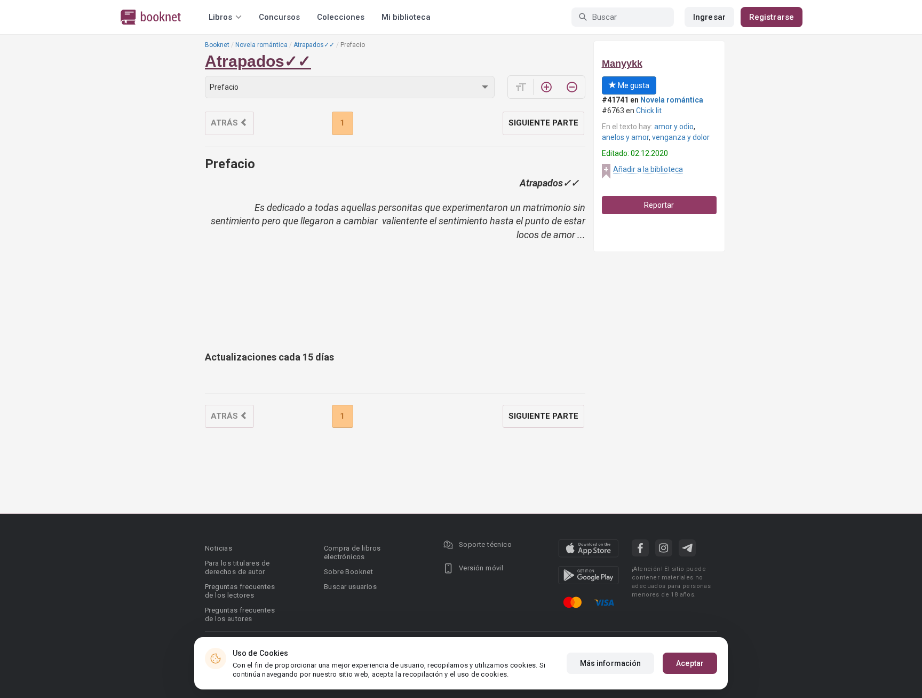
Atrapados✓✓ (314, 45)
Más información (610, 663)
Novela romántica (261, 45)
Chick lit (649, 110)
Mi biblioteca (406, 17)
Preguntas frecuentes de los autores (240, 614)
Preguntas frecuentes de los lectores (240, 591)
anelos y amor (625, 137)
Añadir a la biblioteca (648, 169)
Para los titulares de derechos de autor (237, 567)
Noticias (218, 548)
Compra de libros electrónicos (352, 552)
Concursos (279, 17)
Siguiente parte (543, 123)
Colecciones (340, 17)
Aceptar (690, 663)
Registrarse (771, 17)
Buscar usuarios (350, 587)
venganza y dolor (681, 137)
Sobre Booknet (348, 572)
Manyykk (622, 63)
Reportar (659, 205)
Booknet (217, 45)
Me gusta (632, 85)
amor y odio (674, 126)
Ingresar (709, 17)
